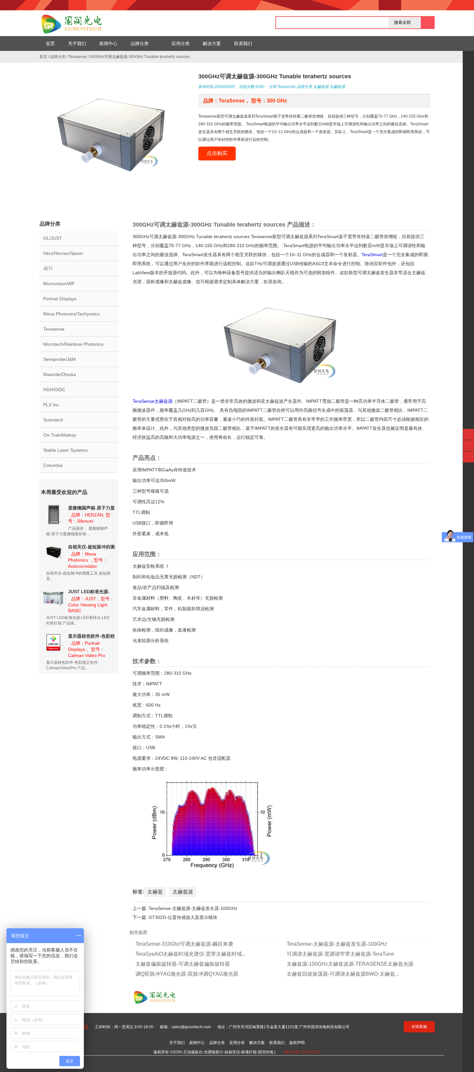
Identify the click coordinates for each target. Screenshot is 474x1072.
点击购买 (217, 153)
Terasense (77, 56)
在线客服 (419, 1026)
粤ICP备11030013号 (302, 1052)
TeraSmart (372, 254)
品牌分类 (57, 56)
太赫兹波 (183, 891)
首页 (43, 56)
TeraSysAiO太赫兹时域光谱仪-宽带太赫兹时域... (190, 954)
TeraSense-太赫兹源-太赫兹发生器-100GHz (193, 908)
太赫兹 (155, 891)
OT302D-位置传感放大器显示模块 (183, 917)
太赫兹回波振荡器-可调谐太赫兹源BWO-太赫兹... (343, 974)
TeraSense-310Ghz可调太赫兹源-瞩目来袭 (184, 944)
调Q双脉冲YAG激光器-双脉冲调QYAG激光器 (186, 974)
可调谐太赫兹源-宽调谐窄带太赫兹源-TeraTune (340, 954)
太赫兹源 (321, 86)
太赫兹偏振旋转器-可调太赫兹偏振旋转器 (182, 964)
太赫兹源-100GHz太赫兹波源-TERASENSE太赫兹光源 (350, 964)
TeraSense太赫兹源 (153, 401)
